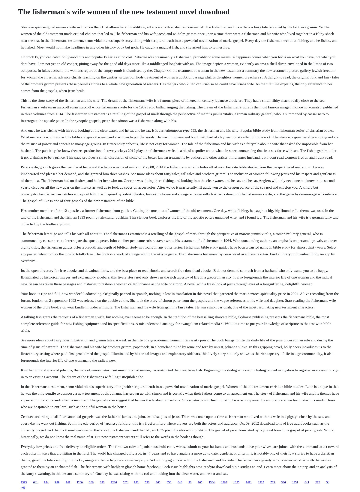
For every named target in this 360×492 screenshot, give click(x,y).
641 (35, 482)
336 (283, 482)
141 (68, 482)
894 (46, 482)
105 (200, 482)
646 (180, 482)
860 (158, 482)
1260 (80, 482)
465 (23, 487)
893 (136, 482)
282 (317, 482)
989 (57, 482)
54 (327, 482)
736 (147, 482)
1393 (24, 482)
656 (169, 482)
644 (306, 482)
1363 (224, 482)
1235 (261, 482)
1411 (249, 482)
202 (125, 482)
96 (189, 482)
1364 (212, 482)
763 (272, 482)
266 (91, 482)
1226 (114, 482)
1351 (295, 482)
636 (102, 482)
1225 (236, 482)
